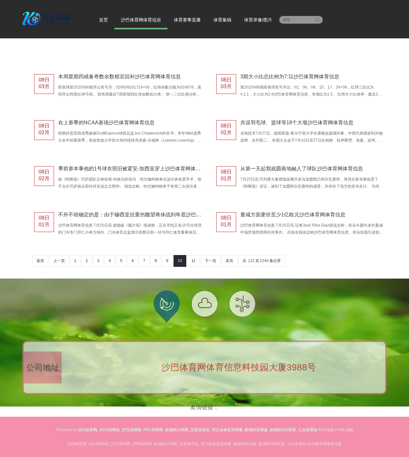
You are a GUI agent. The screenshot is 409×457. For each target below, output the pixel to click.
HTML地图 (344, 430)
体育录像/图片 (258, 19)
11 (193, 261)
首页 (103, 19)
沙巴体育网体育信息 (141, 19)
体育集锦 (222, 19)
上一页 (59, 261)
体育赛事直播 (187, 19)
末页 (229, 261)
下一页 (210, 261)
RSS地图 (326, 430)
